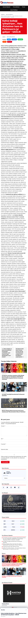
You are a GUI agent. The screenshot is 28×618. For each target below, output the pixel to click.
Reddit (4, 41)
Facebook (14, 39)
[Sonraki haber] (24, 497)
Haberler (3, 14)
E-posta (3, 444)
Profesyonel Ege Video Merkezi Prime (11, 546)
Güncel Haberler (6, 6)
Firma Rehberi (16, 6)
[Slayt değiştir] (11, 607)
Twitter (9, 39)
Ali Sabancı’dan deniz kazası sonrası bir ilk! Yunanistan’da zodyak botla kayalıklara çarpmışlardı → (20, 353)
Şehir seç (5, 475)
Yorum (3, 426)
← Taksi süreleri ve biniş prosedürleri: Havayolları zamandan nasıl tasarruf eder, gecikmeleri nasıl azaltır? (7, 353)
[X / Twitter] (7, 487)
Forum (23, 6)
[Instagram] (11, 487)
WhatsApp (20, 39)
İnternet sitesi (4, 449)
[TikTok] (18, 487)
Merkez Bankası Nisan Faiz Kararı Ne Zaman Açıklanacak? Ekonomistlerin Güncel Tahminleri (13, 544)
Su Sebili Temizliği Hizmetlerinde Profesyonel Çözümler (12, 542)
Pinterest (9, 41)
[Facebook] (3, 487)
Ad (2, 438)
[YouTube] (14, 487)
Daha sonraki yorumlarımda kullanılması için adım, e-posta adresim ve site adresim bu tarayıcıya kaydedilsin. (14, 458)
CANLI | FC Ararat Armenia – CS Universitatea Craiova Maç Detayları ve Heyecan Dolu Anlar (14, 548)
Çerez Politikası (14, 10)
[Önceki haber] (21, 497)
